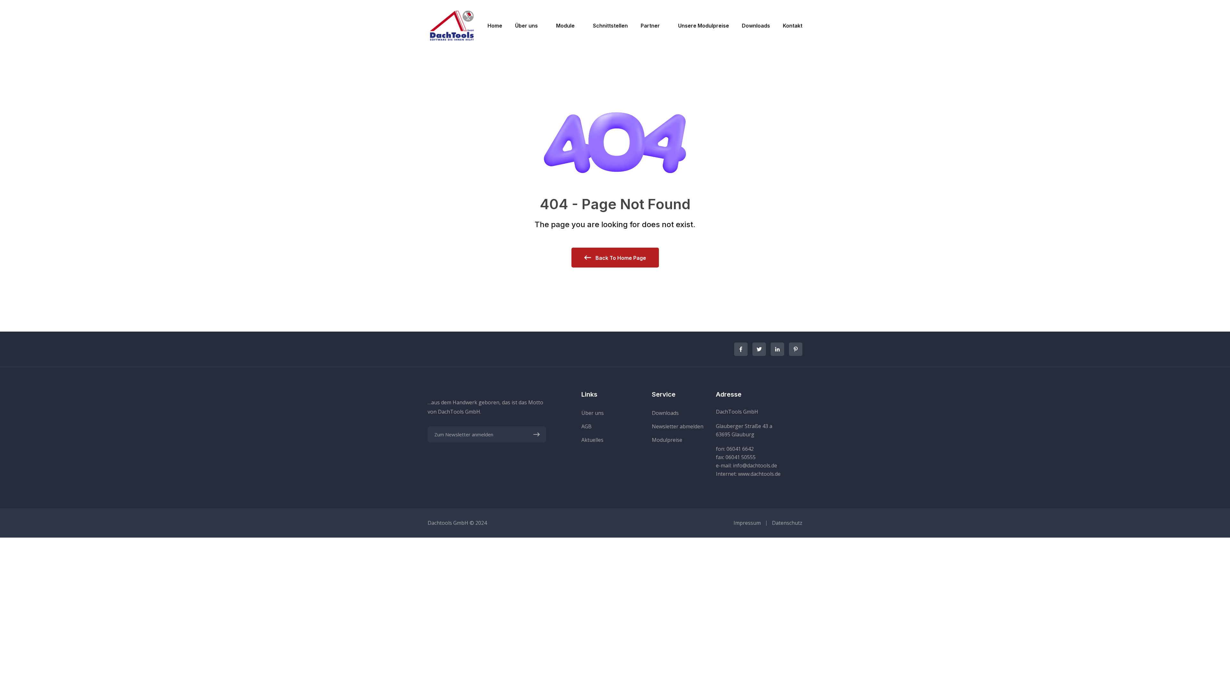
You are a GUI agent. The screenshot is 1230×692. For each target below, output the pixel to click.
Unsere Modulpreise (703, 25)
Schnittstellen (610, 25)
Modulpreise (667, 439)
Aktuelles (592, 439)
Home (495, 25)
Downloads (756, 25)
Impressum (747, 522)
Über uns (526, 25)
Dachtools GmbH (448, 522)
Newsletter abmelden (677, 426)
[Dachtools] (452, 25)
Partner (650, 25)
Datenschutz (787, 522)
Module (565, 25)
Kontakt (792, 25)
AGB (586, 426)
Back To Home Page (620, 258)
